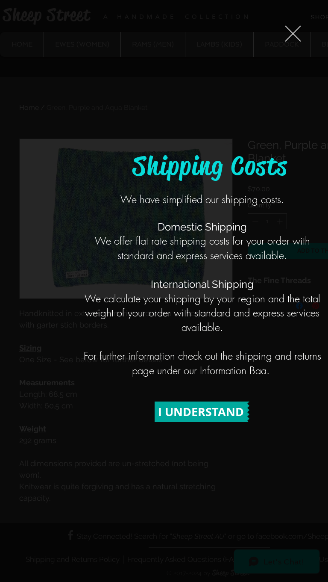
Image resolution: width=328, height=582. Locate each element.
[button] (293, 33)
